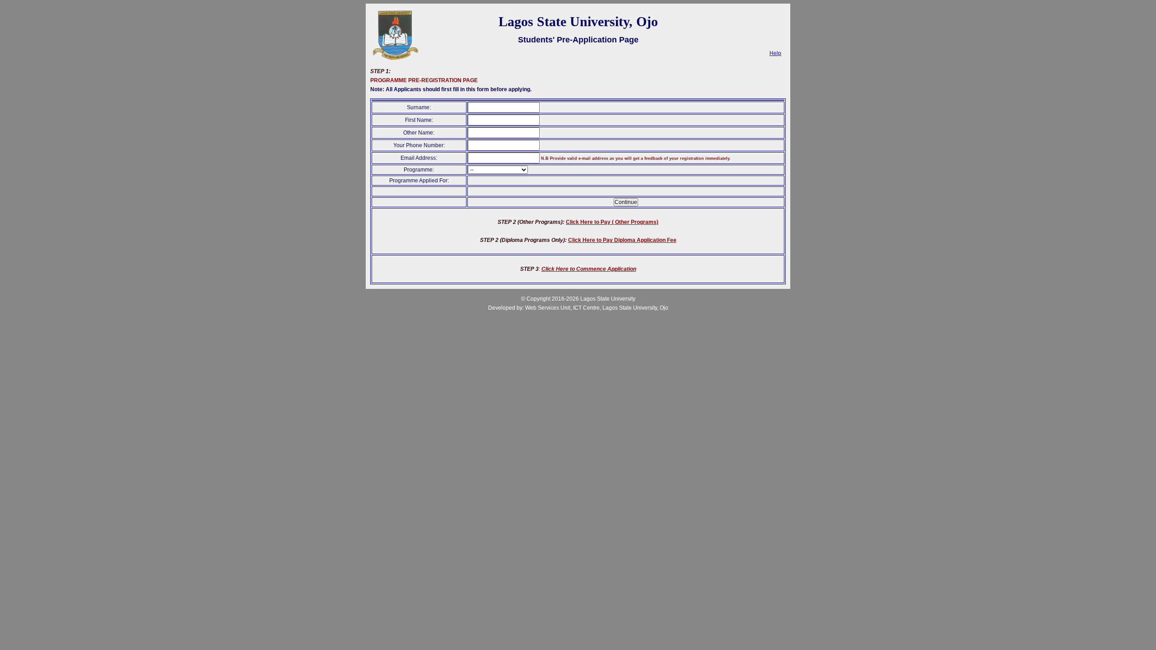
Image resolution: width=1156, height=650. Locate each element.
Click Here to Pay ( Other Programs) (612, 222)
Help (775, 53)
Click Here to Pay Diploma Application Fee (622, 240)
